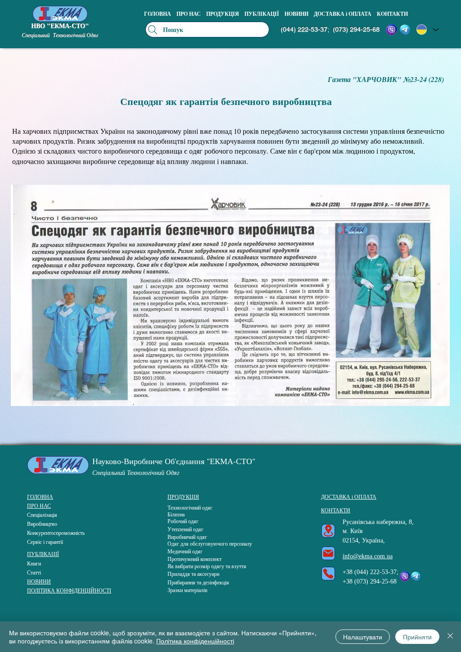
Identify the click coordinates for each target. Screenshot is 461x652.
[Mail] (328, 553)
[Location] (328, 531)
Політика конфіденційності (195, 640)
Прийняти (417, 636)
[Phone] (328, 573)
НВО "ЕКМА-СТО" (60, 25)
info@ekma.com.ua (368, 556)
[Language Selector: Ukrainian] (427, 29)
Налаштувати (362, 636)
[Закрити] (450, 637)
